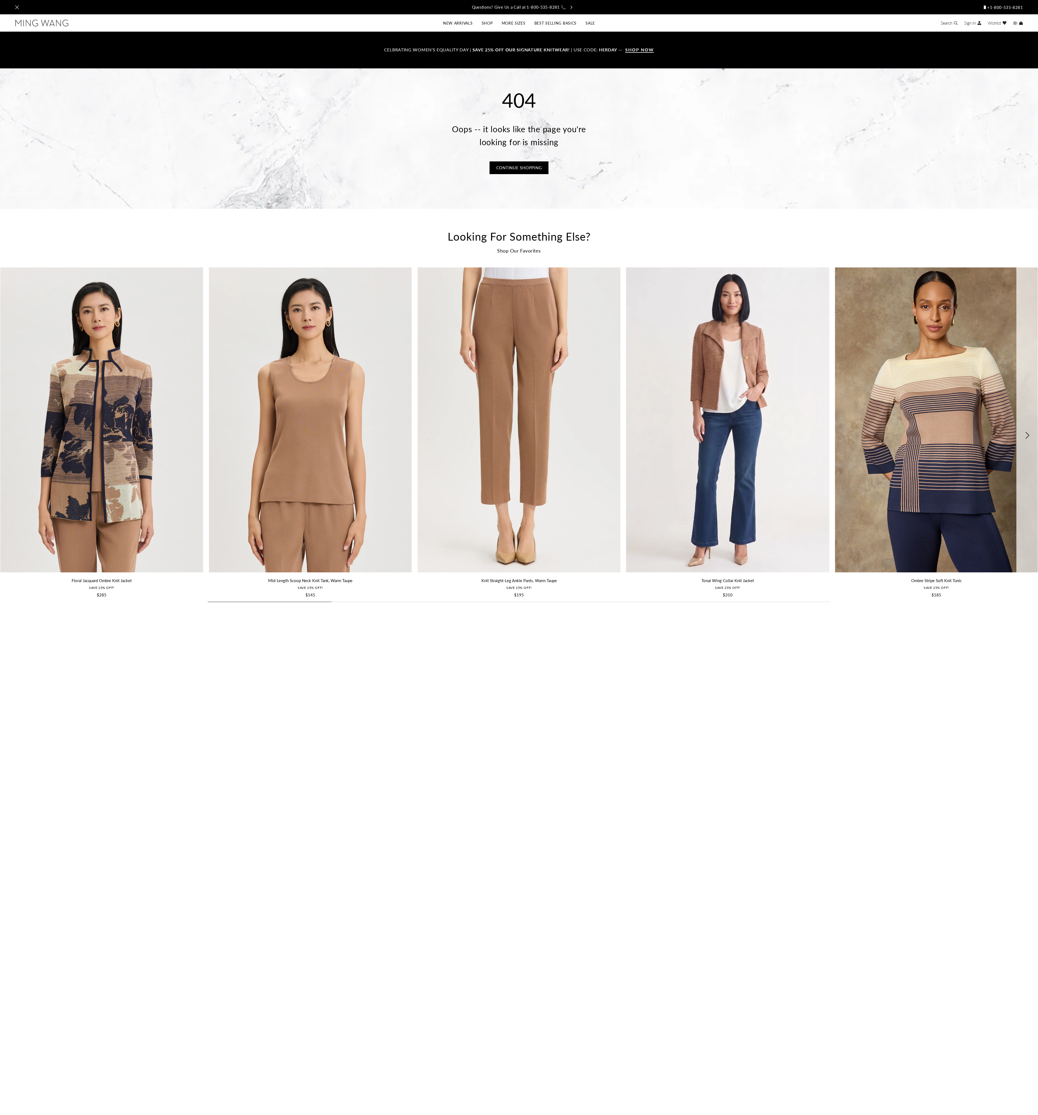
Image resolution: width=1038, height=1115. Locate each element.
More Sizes (513, 23)
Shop (487, 23)
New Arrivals (458, 23)
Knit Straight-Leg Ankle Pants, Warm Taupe (519, 580)
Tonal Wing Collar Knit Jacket (727, 580)
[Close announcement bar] (17, 7)
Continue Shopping (519, 168)
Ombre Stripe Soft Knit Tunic (936, 580)
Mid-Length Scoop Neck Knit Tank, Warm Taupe (310, 580)
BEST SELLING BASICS (555, 23)
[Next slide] (1027, 435)
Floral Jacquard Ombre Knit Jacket (102, 580)
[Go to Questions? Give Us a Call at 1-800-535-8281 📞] (519, 7)
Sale (590, 23)
